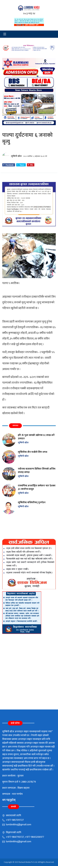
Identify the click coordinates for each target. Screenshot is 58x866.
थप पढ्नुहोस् (8, 800)
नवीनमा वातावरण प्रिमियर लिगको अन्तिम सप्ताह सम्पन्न (36, 470)
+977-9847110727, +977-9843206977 (24, 837)
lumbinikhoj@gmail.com (18, 824)
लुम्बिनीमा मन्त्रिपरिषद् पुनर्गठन (31, 502)
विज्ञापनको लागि (13, 832)
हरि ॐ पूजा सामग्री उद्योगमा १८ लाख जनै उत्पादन (36, 437)
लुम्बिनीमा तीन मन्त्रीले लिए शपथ (32, 452)
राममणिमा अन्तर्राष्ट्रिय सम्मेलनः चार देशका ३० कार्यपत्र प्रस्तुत (36, 487)
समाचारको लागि (13, 815)
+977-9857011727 (14, 820)
